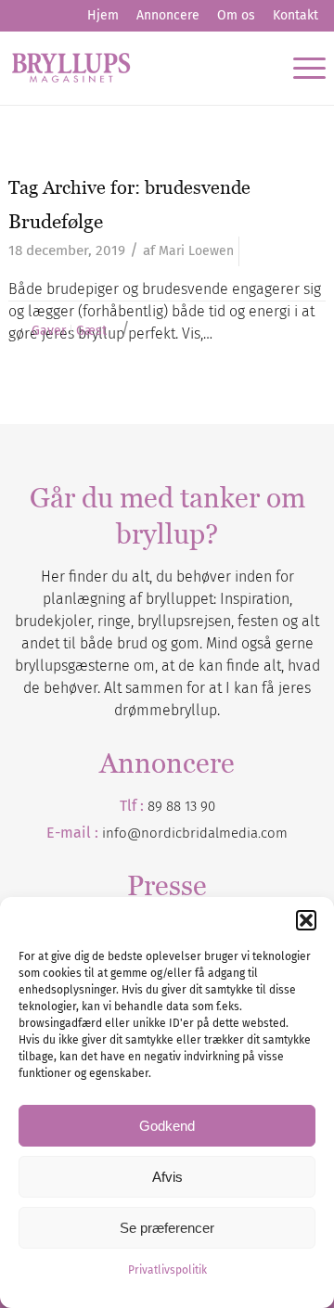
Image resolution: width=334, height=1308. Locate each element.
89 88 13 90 (181, 806)
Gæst (91, 331)
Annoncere (167, 15)
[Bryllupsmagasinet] (135, 68)
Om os (236, 15)
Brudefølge (55, 221)
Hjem (103, 15)
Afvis (167, 1177)
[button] (306, 920)
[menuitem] (103, 16)
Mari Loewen (196, 251)
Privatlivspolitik (167, 1269)
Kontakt (295, 15)
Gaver (49, 331)
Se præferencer (167, 1228)
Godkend (167, 1126)
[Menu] (300, 68)
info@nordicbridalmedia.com (195, 833)
